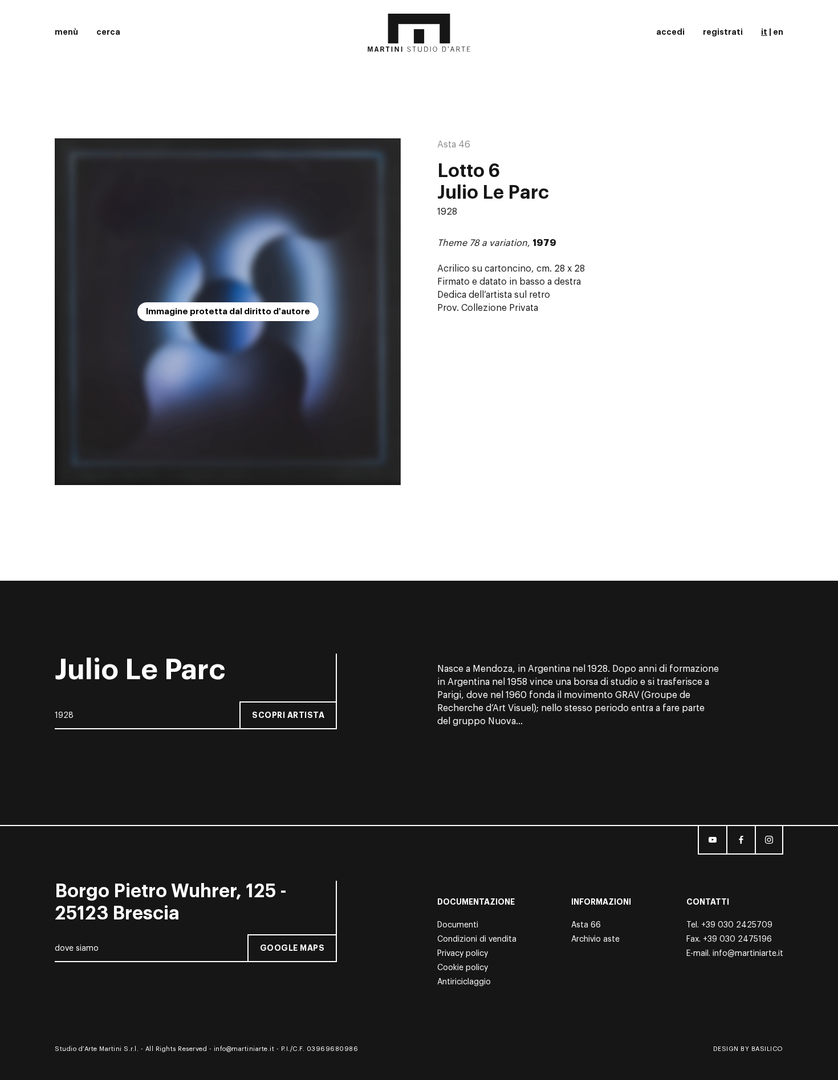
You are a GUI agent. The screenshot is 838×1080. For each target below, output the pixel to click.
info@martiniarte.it (748, 954)
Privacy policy (462, 954)
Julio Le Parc (493, 192)
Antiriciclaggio (464, 982)
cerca (108, 32)
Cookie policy (462, 968)
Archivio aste (595, 939)
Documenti (457, 925)
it (764, 32)
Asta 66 (586, 925)
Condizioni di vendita (476, 939)
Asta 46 (453, 144)
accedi (670, 32)
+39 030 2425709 (736, 925)
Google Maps (292, 948)
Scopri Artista (288, 715)
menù (66, 32)
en (778, 32)
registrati (723, 32)
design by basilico (748, 1049)
